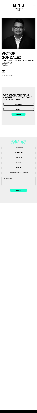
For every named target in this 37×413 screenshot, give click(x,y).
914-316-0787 (10, 76)
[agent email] (3, 71)
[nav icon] (34, 5)
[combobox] (18, 148)
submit (18, 114)
